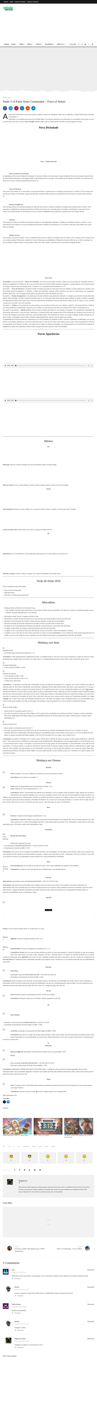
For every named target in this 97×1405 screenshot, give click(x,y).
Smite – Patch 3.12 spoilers (41, 1131)
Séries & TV (60, 44)
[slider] (90, 364)
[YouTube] (85, 44)
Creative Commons (20, 1)
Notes (34, 1142)
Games (21, 44)
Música (29, 44)
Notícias (38, 44)
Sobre (11, 1)
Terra (53, 1142)
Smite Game (40, 119)
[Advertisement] (48, 27)
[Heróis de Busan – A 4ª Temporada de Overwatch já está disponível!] (48, 1217)
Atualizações (19, 910)
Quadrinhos (49, 44)
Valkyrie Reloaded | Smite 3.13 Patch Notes (15, 1131)
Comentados (26, 1142)
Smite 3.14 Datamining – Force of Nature (69, 1243)
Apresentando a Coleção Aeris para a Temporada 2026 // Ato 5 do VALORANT (46, 913)
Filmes (13, 44)
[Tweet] (11, 108)
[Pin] (16, 108)
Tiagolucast (22, 1176)
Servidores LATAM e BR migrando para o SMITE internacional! (30, 1245)
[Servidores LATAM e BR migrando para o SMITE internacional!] (78, 1122)
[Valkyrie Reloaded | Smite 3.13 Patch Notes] (17, 1122)
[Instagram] (82, 44)
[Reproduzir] (5, 365)
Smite (8, 97)
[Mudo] (86, 365)
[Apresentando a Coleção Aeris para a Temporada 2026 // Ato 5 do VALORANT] (18, 1217)
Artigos (6, 44)
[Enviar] (28, 108)
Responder (91, 1265)
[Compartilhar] (5, 108)
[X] (78, 44)
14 (9, 1142)
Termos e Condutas (32, 1)
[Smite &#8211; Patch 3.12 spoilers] (48, 1122)
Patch (40, 1142)
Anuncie (6, 1)
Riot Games (31, 910)
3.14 (19, 1142)
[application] (48, 365)
